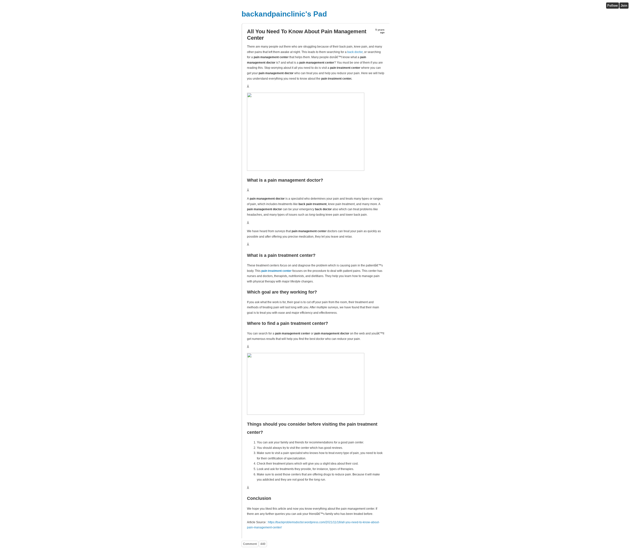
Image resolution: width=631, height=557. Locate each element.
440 (262, 544)
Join (624, 5)
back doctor (355, 52)
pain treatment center (276, 271)
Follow (612, 5)
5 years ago (380, 31)
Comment (250, 544)
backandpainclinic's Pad (284, 14)
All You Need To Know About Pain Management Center (306, 34)
